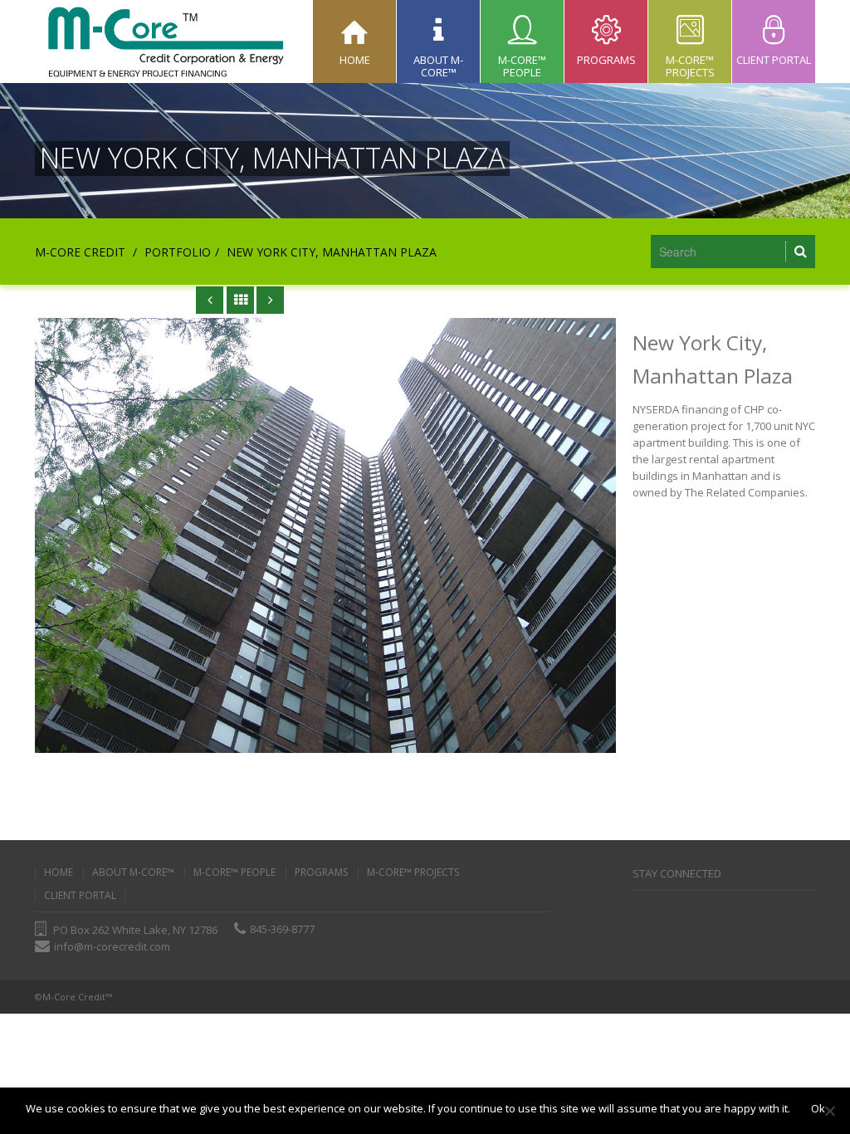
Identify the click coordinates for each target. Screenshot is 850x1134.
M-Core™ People (234, 872)
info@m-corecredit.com (112, 946)
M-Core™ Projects (413, 872)
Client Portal (80, 896)
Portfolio (177, 252)
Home (58, 872)
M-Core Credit (80, 252)
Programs (321, 872)
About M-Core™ (133, 872)
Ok (818, 1108)
